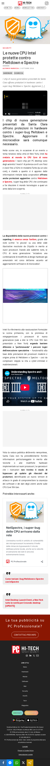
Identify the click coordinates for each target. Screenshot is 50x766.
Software (25, 681)
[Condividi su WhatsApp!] (16, 762)
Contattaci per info (25, 634)
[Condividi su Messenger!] (10, 762)
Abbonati (41, 7)
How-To (8, 7)
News (17, 7)
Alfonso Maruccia (11, 68)
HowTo (25, 696)
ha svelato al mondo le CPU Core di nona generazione (25, 157)
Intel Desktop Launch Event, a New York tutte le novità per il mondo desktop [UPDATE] (24, 602)
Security (7, 48)
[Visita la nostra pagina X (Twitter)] (34, 655)
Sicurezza (18, 73)
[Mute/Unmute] (9, 114)
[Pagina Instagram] (46, 3)
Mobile (25, 677)
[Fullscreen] (44, 114)
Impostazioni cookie (26, 754)
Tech (25, 701)
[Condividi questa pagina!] (30, 762)
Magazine (25, 705)
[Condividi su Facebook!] (3, 762)
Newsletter (28, 7)
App (25, 686)
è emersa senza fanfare (24, 239)
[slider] (14, 114)
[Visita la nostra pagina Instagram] (27, 655)
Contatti (25, 746)
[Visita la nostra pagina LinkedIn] (30, 655)
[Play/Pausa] (5, 114)
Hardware (7, 73)
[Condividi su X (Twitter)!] (23, 762)
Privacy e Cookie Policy (26, 750)
